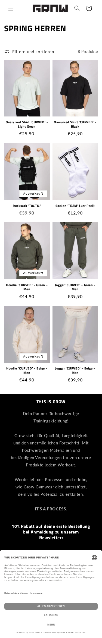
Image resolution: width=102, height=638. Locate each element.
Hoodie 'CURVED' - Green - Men (27, 287)
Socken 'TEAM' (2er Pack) (75, 206)
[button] (11, 8)
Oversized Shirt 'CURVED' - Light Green (27, 124)
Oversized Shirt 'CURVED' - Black (75, 124)
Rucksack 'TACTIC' (27, 206)
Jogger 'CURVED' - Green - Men (75, 287)
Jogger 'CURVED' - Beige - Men (75, 370)
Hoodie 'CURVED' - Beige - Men (26, 370)
